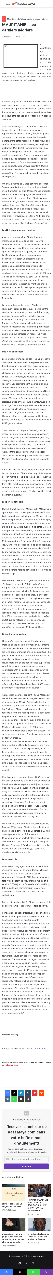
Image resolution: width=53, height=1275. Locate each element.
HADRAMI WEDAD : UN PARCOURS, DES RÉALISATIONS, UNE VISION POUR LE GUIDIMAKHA (38, 1205)
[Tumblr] (28, 1093)
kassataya (8, 37)
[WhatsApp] (14, 1099)
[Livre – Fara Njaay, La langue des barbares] (13, 1192)
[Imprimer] (28, 1099)
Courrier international (35, 1048)
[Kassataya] (23, 3)
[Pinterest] (34, 1093)
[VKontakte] (7, 1099)
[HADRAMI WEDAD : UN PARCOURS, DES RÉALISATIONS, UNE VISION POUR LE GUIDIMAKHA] (39, 1190)
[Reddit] (41, 1093)
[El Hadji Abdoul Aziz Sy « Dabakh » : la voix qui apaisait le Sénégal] (39, 1224)
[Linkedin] (21, 1093)
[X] (14, 1093)
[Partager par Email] (21, 1099)
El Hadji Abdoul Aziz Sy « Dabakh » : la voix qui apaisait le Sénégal (39, 1236)
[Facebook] (7, 1093)
